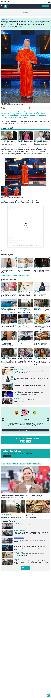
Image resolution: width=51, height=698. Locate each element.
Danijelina (26, 121)
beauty (9, 463)
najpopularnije (8, 521)
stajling (15, 275)
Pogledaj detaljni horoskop (25, 430)
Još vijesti (24, 568)
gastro (29, 463)
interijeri (22, 463)
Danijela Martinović (24, 275)
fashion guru (36, 463)
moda (3, 275)
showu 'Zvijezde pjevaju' (41, 121)
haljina (8, 275)
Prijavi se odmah (6, 456)
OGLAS (25, 13)
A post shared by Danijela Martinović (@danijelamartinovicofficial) (25, 245)
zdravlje (15, 463)
